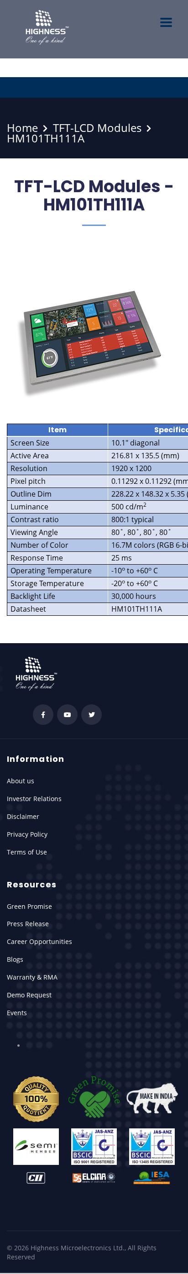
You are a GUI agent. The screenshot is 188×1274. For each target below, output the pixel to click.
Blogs (15, 959)
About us (20, 780)
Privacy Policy (27, 834)
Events (17, 1012)
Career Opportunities (39, 941)
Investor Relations (34, 798)
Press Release (28, 923)
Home (22, 127)
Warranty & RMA (32, 977)
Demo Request (29, 995)
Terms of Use (27, 852)
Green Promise (29, 906)
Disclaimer (23, 816)
